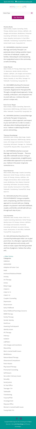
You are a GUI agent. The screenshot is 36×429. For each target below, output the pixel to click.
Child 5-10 (7, 295)
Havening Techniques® (11, 326)
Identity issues (13, 31)
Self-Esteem (14, 36)
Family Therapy (15, 175)
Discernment (7, 109)
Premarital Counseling (11, 370)
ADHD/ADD (7, 137)
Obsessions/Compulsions (18, 76)
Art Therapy (15, 69)
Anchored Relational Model (12, 273)
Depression (9, 71)
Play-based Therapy (10, 367)
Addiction (7, 261)
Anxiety (9, 28)
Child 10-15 (26, 217)
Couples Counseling (17, 28)
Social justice (17, 38)
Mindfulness (21, 33)
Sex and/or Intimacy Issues (12, 376)
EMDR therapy (15, 109)
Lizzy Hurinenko (8, 216)
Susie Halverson (9, 171)
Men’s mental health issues (12, 351)
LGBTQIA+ (26, 31)
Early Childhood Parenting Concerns (15, 311)
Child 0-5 (6, 289)
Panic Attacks (19, 182)
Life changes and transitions (23, 73)
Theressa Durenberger (10, 135)
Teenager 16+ (26, 78)
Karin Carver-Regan (10, 105)
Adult (5, 28)
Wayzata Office (16, 147)
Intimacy (20, 31)
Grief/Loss (25, 71)
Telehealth (7, 40)
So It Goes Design (19, 424)
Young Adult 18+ (20, 43)
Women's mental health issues (14, 407)
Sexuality (10, 38)
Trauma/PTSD (22, 40)
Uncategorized (8, 401)
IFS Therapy (11, 177)
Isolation (6, 73)
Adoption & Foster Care (11, 267)
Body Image (22, 69)
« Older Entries (8, 256)
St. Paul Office (25, 38)
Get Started (18, 17)
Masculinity (7, 348)
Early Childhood (9, 308)
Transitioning (14, 40)
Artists (20, 217)
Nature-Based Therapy (11, 357)
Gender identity (17, 71)
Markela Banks (8, 27)
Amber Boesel (8, 67)
